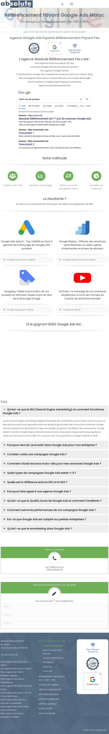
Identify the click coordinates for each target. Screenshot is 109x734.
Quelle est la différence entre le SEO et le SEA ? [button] (37, 482)
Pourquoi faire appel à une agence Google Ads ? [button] (39, 491)
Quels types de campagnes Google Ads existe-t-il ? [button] (41, 473)
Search (62, 4)
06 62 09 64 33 (54, 569)
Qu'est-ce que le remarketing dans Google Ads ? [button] (39, 528)
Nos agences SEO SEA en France (16, 668)
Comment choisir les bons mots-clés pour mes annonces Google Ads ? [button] (54, 463)
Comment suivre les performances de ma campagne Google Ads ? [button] (51, 510)
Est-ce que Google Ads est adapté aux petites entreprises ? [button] (46, 519)
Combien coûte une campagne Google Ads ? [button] (37, 454)
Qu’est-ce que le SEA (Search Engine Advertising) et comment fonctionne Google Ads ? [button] (53, 411)
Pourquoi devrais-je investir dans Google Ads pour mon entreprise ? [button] (52, 445)
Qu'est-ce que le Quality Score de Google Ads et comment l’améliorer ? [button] (54, 501)
